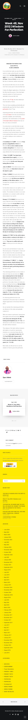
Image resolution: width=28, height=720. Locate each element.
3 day (11, 99)
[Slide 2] (14, 420)
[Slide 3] (16, 420)
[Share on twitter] (8, 430)
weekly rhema (7, 359)
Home (9, 53)
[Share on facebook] (6, 430)
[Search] (19, 6)
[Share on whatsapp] (16, 430)
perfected (5, 109)
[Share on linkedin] (14, 430)
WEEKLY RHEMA (18, 18)
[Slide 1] (12, 420)
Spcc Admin (16, 35)
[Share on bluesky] (18, 430)
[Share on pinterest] (12, 430)
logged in (14, 443)
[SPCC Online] (7, 6)
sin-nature (8, 114)
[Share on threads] (10, 430)
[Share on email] (7, 432)
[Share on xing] (20, 430)
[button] (24, 6)
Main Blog (14, 701)
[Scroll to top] (25, 717)
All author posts (8, 381)
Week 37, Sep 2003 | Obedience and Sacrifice (14, 405)
